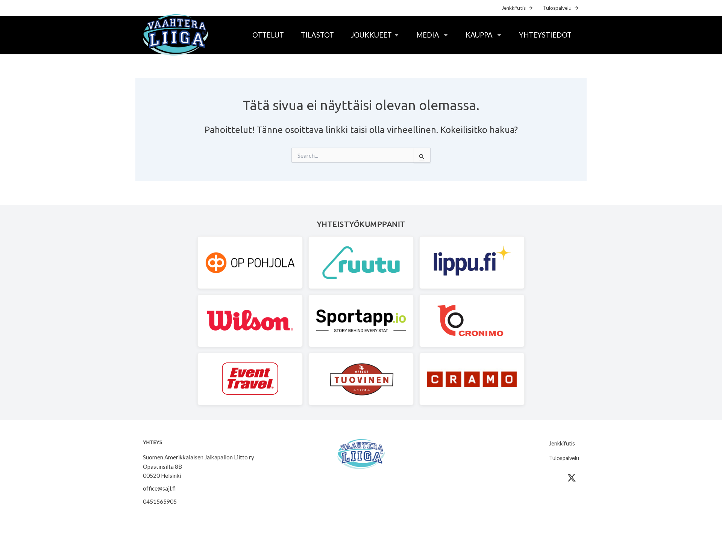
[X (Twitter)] (571, 477)
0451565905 (160, 501)
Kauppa (479, 35)
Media (427, 35)
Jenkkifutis (514, 8)
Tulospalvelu (557, 8)
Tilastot (317, 35)
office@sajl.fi (159, 488)
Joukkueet (371, 35)
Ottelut (268, 35)
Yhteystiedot (545, 35)
